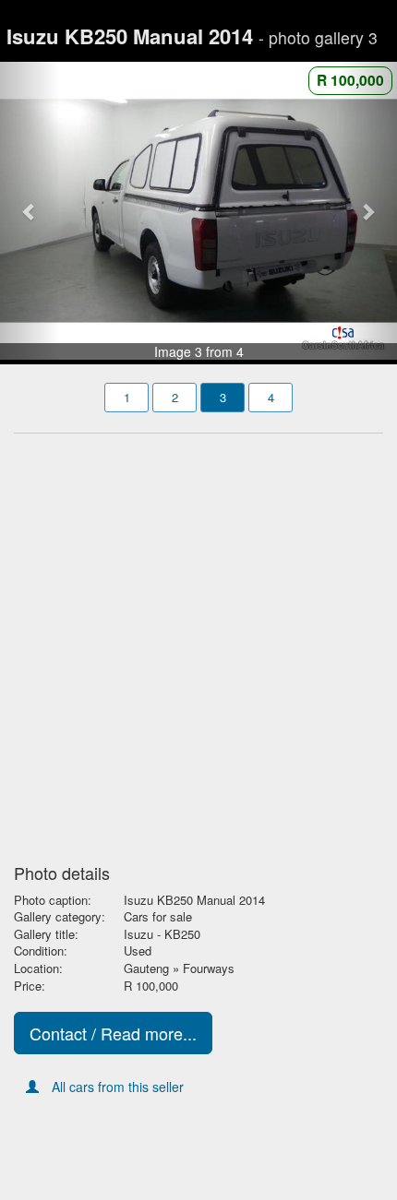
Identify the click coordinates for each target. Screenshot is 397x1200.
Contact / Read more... (113, 1033)
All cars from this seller (118, 1086)
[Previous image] (30, 211)
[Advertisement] (198, 643)
